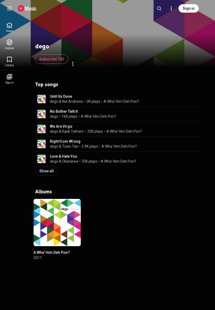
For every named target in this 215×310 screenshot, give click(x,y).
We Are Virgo (61, 126)
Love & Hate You (63, 156)
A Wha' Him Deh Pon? (121, 101)
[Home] (27, 8)
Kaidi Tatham (73, 131)
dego (54, 101)
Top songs (46, 84)
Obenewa (70, 161)
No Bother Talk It (64, 111)
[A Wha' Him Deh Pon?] (57, 222)
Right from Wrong (65, 141)
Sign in (189, 8)
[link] (9, 27)
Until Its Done (61, 96)
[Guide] (9, 8)
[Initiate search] (159, 8)
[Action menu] (73, 64)
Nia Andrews (72, 101)
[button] (41, 99)
